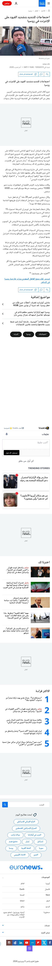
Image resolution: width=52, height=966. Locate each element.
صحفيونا (47, 912)
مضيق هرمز (13, 841)
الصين (36, 855)
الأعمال (47, 889)
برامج (22, 906)
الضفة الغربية (26, 848)
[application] (26, 41)
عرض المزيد (45, 932)
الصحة (22, 895)
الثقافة (22, 901)
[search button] (5, 804)
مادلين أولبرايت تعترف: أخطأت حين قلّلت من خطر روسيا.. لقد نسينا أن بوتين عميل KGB (31, 304)
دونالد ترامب (15, 835)
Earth (22, 889)
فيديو (48, 906)
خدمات (47, 925)
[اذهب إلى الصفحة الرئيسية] (42, 3)
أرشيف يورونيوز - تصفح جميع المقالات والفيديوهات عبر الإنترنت (13, 915)
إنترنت (16, 334)
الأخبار (43, 11)
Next (48, 895)
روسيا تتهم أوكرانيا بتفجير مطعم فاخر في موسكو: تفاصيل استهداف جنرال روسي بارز (32, 314)
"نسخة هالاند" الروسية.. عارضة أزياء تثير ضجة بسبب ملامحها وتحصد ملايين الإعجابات (30, 323)
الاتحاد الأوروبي (20, 855)
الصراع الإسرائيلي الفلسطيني (26, 828)
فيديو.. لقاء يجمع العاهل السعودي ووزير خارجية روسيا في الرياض (27, 280)
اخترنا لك (44, 562)
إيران (27, 841)
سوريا (41, 848)
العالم (36, 11)
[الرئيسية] (49, 11)
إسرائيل (40, 841)
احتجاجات (42, 334)
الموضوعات (45, 877)
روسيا (30, 11)
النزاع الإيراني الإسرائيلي (26, 821)
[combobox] (26, 804)
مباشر (6, 3)
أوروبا (48, 883)
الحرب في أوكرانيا (34, 835)
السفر (48, 901)
